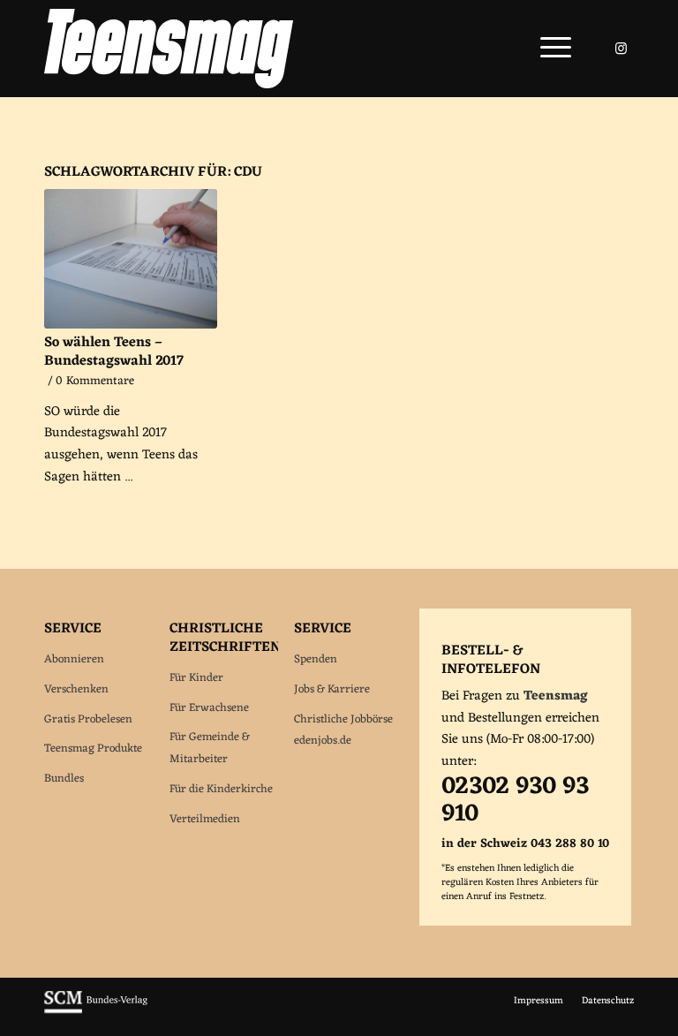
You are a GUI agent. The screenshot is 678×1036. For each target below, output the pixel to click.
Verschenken (76, 689)
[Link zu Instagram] (620, 48)
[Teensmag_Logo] (168, 48)
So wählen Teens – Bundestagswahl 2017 (114, 352)
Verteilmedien (205, 819)
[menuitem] (547, 48)
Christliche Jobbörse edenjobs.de (343, 730)
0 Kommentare (95, 381)
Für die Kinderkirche (221, 789)
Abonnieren (74, 659)
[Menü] (547, 48)
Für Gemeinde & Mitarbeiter (210, 748)
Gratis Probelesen (88, 719)
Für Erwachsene (209, 708)
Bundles (64, 778)
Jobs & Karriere (332, 689)
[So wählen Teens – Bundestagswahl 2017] (130, 259)
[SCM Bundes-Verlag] (95, 1011)
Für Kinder (196, 678)
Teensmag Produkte (93, 748)
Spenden (315, 659)
